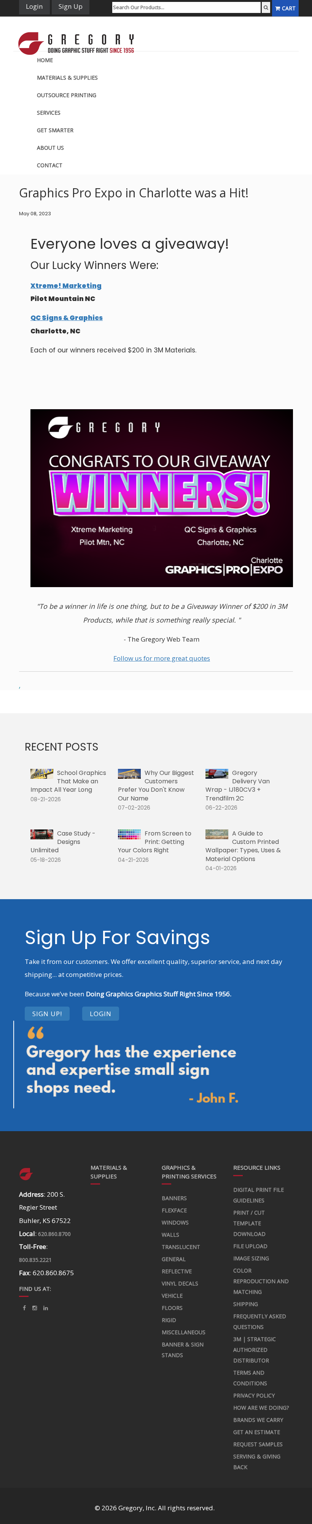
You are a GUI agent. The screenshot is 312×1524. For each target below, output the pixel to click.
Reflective (177, 1271)
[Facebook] (24, 1308)
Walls (170, 1234)
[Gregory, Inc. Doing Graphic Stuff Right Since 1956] (79, 34)
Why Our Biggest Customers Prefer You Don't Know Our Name (156, 785)
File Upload (250, 1246)
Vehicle (172, 1295)
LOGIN (100, 1013)
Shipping (245, 1304)
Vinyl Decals (180, 1283)
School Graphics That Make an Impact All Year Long (68, 781)
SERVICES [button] (48, 112)
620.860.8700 (54, 1233)
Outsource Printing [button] (66, 95)
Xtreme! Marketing (66, 285)
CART (289, 8)
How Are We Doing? (261, 1407)
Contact (49, 165)
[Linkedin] (34, 1308)
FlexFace (174, 1210)
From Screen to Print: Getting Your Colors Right (154, 842)
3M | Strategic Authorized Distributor (254, 1349)
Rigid (169, 1320)
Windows (175, 1222)
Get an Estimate (256, 1432)
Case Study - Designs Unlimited (63, 842)
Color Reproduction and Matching (261, 1281)
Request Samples (258, 1444)
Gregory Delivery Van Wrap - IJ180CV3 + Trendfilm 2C (237, 785)
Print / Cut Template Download (249, 1223)
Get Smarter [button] (55, 130)
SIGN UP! (47, 1013)
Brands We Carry (258, 1419)
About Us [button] (50, 147)
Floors (172, 1307)
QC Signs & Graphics (66, 317)
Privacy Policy (254, 1395)
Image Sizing (251, 1258)
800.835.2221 (35, 1259)
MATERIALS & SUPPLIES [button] (67, 77)
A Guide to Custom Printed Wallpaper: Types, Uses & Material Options (243, 846)
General (174, 1259)
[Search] (266, 7)
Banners (174, 1198)
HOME (45, 60)
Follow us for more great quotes (161, 658)
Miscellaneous (183, 1332)
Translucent (181, 1246)
